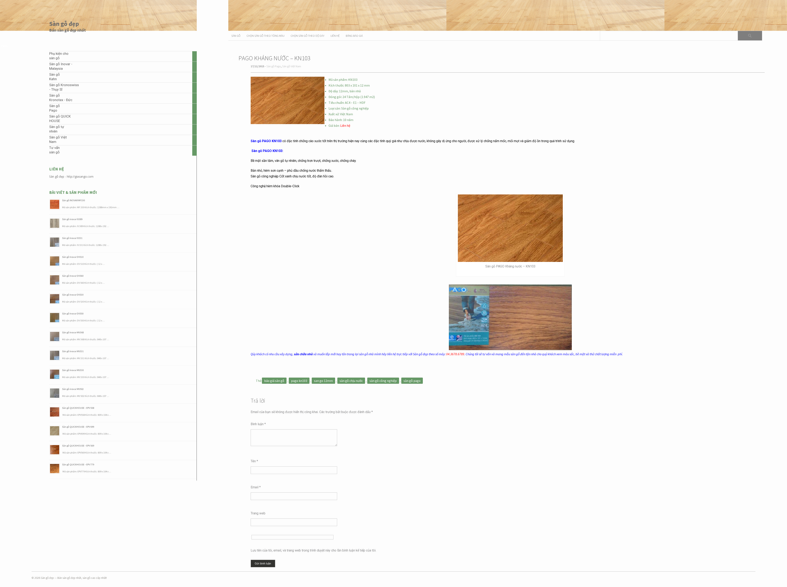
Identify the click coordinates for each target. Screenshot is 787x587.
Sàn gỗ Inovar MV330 (73, 370)
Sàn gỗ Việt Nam (291, 66)
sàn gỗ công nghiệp (383, 381)
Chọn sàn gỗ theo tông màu (265, 36)
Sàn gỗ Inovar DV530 (72, 294)
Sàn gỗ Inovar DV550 (72, 313)
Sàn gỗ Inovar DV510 (72, 256)
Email (256, 487)
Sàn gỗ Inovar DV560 (72, 275)
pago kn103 (299, 381)
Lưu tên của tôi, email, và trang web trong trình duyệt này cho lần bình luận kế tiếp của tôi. (313, 550)
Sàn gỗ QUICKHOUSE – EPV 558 (78, 407)
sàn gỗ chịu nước (351, 381)
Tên (254, 461)
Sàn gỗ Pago (273, 66)
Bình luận (258, 424)
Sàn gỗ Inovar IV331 (72, 238)
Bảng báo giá (354, 36)
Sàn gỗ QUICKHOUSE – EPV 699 (78, 426)
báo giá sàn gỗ (274, 381)
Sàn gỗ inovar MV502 (73, 389)
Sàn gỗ (235, 36)
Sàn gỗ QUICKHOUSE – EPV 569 (78, 445)
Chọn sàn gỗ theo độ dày (307, 36)
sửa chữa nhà (303, 354)
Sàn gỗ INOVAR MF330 (73, 200)
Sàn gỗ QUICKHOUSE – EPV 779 (78, 464)
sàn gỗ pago (412, 381)
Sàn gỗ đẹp (64, 23)
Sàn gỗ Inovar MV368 (73, 332)
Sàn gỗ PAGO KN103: (267, 151)
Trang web (258, 513)
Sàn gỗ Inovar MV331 (73, 351)
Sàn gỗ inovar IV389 (72, 219)
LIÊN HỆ (335, 36)
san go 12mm (323, 381)
